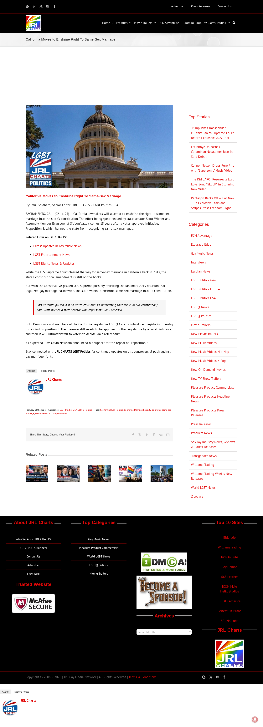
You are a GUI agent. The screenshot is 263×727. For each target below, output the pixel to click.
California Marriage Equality (137, 409)
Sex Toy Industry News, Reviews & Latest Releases (213, 444)
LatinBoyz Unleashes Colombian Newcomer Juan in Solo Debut (212, 152)
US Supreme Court (59, 413)
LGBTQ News (200, 307)
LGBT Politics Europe (205, 289)
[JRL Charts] (35, 381)
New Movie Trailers (204, 334)
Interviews (198, 262)
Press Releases (201, 424)
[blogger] (27, 6)
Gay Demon (229, 567)
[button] (234, 23)
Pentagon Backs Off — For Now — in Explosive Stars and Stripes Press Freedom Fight (212, 203)
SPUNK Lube (229, 621)
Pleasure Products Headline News (210, 399)
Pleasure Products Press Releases (207, 412)
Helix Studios (229, 591)
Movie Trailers (200, 325)
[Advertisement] (131, 75)
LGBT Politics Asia (203, 280)
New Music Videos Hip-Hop (210, 352)
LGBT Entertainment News (51, 255)
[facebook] (54, 6)
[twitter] (41, 6)
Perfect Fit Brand (229, 611)
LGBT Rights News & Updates (54, 263)
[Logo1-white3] (33, 17)
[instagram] (47, 6)
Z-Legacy (197, 496)
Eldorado (229, 537)
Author (31, 370)
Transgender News (204, 456)
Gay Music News (202, 253)
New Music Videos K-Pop (208, 361)
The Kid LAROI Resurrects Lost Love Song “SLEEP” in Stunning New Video (212, 184)
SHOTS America (229, 601)
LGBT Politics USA (68, 409)
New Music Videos (204, 343)
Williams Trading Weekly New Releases (211, 476)
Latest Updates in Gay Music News (57, 246)
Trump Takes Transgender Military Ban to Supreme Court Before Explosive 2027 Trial (212, 133)
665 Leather (229, 577)
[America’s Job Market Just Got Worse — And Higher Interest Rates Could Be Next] (99, 467)
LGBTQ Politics (85, 409)
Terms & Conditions (142, 677)
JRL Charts (54, 379)
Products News (201, 433)
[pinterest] (34, 6)
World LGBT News (203, 487)
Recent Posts (47, 370)
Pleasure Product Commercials (212, 387)
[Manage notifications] (255, 719)
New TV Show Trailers (206, 378)
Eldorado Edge (201, 244)
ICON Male (229, 586)
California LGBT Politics (111, 409)
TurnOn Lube (230, 557)
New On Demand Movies (208, 369)
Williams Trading (202, 465)
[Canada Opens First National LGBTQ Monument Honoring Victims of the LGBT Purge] (162, 467)
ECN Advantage (201, 235)
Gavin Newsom (42, 413)
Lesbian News (200, 271)
